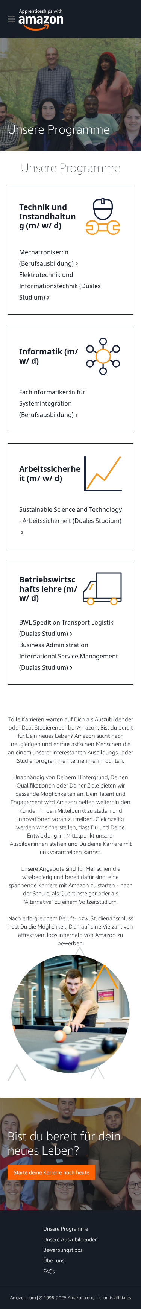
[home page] (41, 18)
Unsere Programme (65, 1228)
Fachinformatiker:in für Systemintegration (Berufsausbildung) (52, 403)
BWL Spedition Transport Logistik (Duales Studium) (66, 628)
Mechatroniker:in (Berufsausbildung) (46, 258)
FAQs (49, 1271)
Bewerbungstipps (63, 1250)
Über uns (53, 1260)
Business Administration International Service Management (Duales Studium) (68, 656)
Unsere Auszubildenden (70, 1239)
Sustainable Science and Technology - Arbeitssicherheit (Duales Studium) (70, 515)
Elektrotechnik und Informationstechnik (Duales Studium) (60, 286)
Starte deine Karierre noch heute (51, 1172)
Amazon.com (23, 1297)
